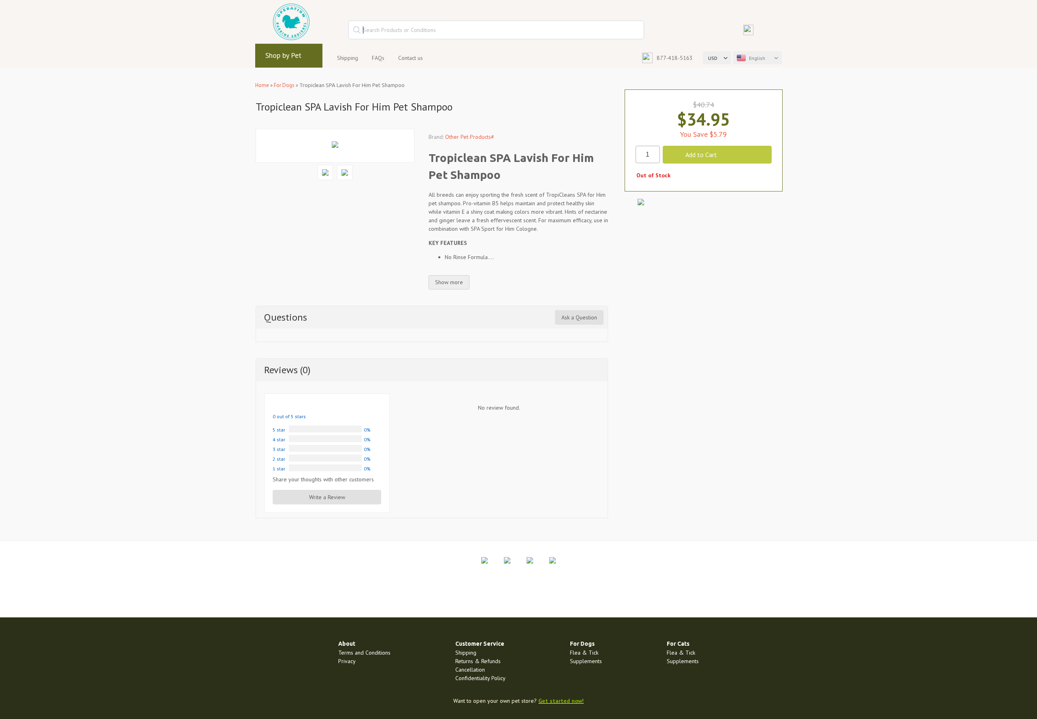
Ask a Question (579, 317)
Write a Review (327, 497)
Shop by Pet (283, 55)
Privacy (347, 661)
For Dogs (284, 85)
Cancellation (470, 669)
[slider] (292, 405)
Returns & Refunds (478, 661)
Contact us (410, 58)
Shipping (347, 58)
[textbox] (496, 30)
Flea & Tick (584, 652)
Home (262, 85)
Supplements (586, 661)
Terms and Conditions (364, 652)
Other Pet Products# (469, 136)
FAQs (378, 58)
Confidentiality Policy (480, 678)
